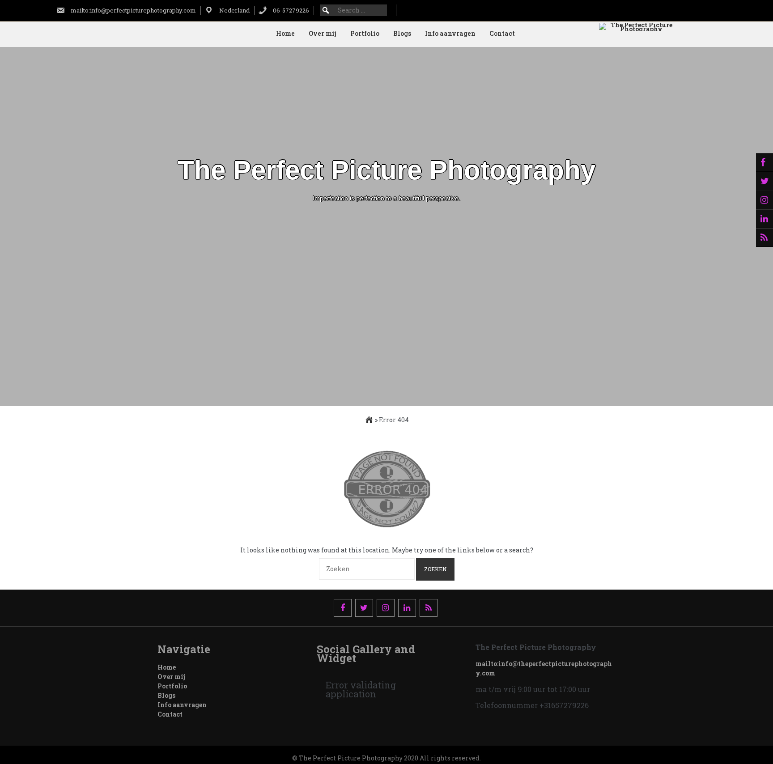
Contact (502, 33)
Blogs (402, 33)
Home (285, 33)
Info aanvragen (450, 33)
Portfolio (364, 33)
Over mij (322, 33)
